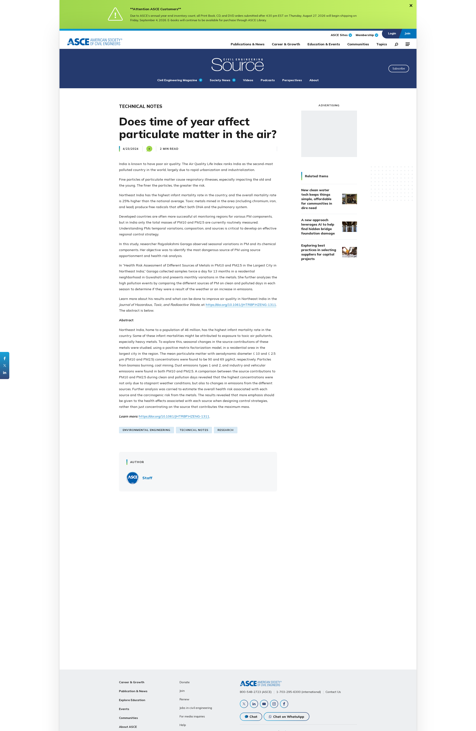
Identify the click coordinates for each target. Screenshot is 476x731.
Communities (358, 44)
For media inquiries (192, 716)
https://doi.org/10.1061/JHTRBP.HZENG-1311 (241, 305)
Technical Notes (194, 430)
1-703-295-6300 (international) (298, 692)
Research (226, 430)
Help (182, 725)
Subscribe (399, 68)
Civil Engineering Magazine (177, 80)
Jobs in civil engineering (195, 708)
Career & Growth (286, 44)
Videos (248, 80)
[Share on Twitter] (4, 365)
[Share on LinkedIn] (4, 372)
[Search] (395, 43)
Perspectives (292, 80)
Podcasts (268, 80)
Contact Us (333, 692)
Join (182, 691)
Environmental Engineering (146, 430)
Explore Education (132, 700)
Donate (184, 682)
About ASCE (128, 727)
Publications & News (247, 44)
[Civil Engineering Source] (238, 64)
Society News (220, 80)
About (314, 80)
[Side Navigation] (407, 43)
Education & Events (324, 44)
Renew (184, 699)
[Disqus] (238, 549)
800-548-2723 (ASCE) (256, 692)
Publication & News (133, 691)
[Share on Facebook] (4, 358)
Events (124, 709)
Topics (381, 44)
